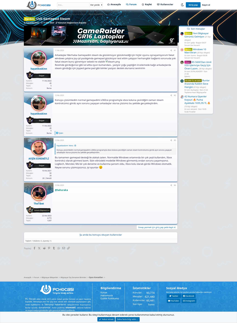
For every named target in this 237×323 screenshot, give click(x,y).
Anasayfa (116, 4)
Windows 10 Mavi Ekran (195, 51)
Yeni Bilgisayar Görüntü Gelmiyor (196, 35)
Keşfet (148, 4)
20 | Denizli (46, 178)
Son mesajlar (198, 28)
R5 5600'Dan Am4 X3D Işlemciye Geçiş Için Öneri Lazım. (197, 65)
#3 (175, 140)
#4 (175, 185)
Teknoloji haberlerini (55, 304)
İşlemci (187, 76)
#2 (175, 95)
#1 (175, 50)
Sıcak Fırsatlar (190, 111)
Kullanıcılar (166, 4)
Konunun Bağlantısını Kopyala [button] (72, 23)
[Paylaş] (171, 50)
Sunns (151, 304)
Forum (133, 4)
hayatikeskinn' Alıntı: (65, 145)
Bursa (49, 88)
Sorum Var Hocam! (192, 45)
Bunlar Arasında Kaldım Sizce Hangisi (197, 84)
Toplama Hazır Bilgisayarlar (195, 92)
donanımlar (45, 307)
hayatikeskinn (32, 23)
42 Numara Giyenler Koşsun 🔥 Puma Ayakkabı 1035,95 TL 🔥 (197, 100)
